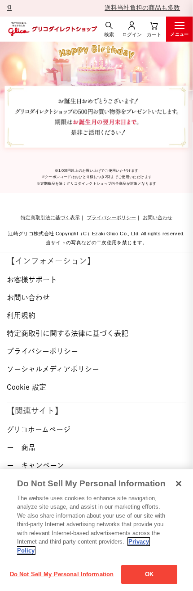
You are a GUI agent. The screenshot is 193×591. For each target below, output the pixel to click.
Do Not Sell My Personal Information (62, 574)
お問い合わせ (157, 217)
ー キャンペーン (35, 465)
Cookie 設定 (26, 387)
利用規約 (21, 315)
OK (149, 574)
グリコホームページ (38, 429)
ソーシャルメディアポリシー (53, 369)
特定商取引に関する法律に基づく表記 (67, 333)
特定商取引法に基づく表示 (50, 217)
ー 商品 (21, 447)
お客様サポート (32, 279)
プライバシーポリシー (111, 217)
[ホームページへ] (52, 29)
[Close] (179, 483)
